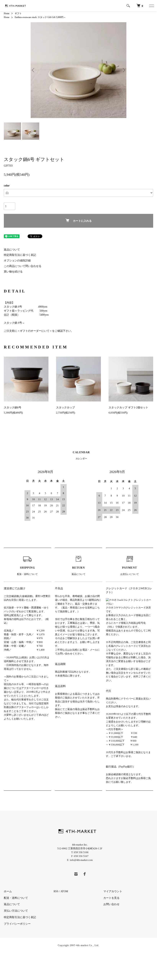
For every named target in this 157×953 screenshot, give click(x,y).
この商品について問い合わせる (22, 266)
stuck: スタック (39, 17)
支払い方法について (16, 910)
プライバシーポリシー (17, 923)
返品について (12, 249)
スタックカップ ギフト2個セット (128, 407)
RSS (56, 891)
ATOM (64, 891)
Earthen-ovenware (23, 17)
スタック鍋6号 (12, 407)
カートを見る (111, 897)
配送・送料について (16, 897)
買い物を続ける (13, 271)
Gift (49, 17)
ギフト (18, 13)
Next (123, 70)
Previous (33, 70)
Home (6, 13)
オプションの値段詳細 (17, 260)
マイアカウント (114, 891)
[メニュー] (151, 5)
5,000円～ (61, 17)
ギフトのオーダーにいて (34, 330)
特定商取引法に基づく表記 (20, 255)
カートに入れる (82, 220)
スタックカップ (65, 407)
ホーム (8, 891)
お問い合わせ (111, 904)
